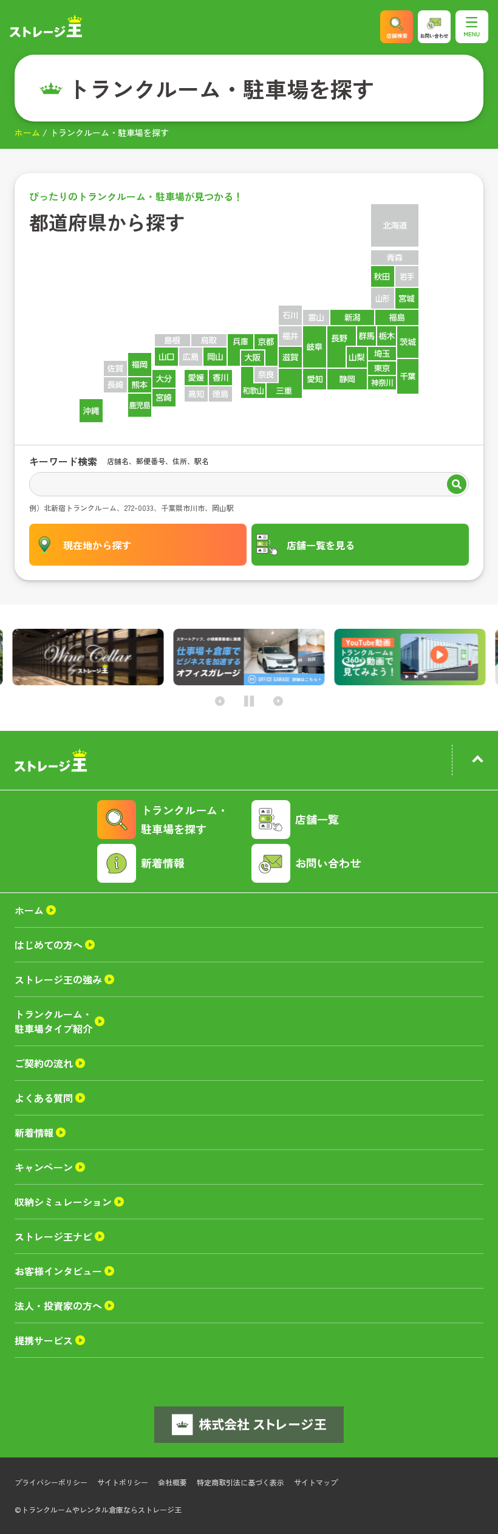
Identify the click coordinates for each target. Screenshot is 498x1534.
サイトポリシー (122, 1482)
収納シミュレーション (63, 1201)
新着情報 (163, 863)
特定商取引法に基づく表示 (240, 1482)
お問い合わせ (328, 863)
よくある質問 (44, 1098)
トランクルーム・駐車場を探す (184, 819)
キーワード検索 (63, 461)
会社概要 (172, 1482)
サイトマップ (316, 1482)
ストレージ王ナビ (53, 1236)
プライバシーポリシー (51, 1482)
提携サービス (44, 1340)
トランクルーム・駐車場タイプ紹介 (53, 1021)
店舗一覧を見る (321, 545)
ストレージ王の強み (58, 979)
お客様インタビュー (58, 1271)
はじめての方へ (49, 944)
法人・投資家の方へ (58, 1305)
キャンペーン (44, 1167)
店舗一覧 (317, 819)
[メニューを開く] (471, 26)
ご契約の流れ (44, 1063)
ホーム (27, 132)
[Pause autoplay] (249, 702)
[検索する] (456, 485)
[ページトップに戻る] (477, 761)
